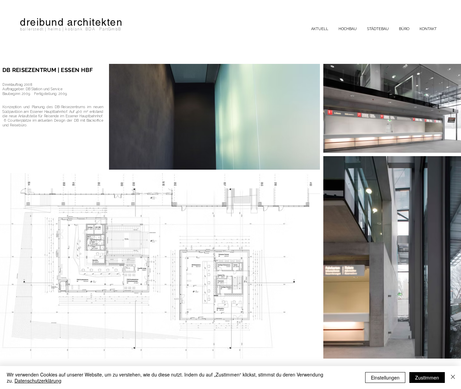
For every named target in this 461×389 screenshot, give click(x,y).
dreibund (42, 22)
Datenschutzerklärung (38, 380)
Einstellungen (385, 377)
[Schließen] (453, 377)
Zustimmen (427, 377)
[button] (347, 29)
